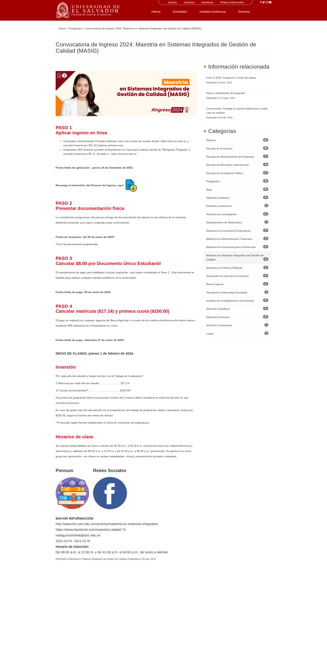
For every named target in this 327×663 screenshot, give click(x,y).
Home (62, 28)
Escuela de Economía (219, 148)
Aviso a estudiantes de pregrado (225, 93)
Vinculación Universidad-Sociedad (226, 292)
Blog (209, 189)
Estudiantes (207, 2)
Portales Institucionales (232, 2)
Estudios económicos (219, 205)
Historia (155, 11)
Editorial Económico (218, 317)
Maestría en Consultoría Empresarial (228, 230)
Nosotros (172, 2)
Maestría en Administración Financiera (229, 238)
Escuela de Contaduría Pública (224, 173)
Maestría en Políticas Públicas (224, 267)
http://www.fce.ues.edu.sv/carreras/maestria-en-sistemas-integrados (107, 524)
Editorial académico (218, 197)
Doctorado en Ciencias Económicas (227, 276)
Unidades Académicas (212, 11)
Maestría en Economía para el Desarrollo (231, 247)
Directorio (244, 11)
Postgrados (75, 28)
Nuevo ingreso (215, 284)
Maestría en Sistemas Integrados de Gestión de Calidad (97, 559)
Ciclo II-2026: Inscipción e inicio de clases (231, 77)
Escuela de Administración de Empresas (230, 156)
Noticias (211, 140)
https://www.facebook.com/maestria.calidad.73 (91, 530)
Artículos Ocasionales (219, 325)
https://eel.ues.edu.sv (173, 141)
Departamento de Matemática (224, 222)
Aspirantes (189, 2)
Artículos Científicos (218, 308)
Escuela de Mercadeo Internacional (227, 164)
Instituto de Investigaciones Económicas (230, 300)
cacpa (209, 333)
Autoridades (180, 11)
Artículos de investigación (221, 214)
